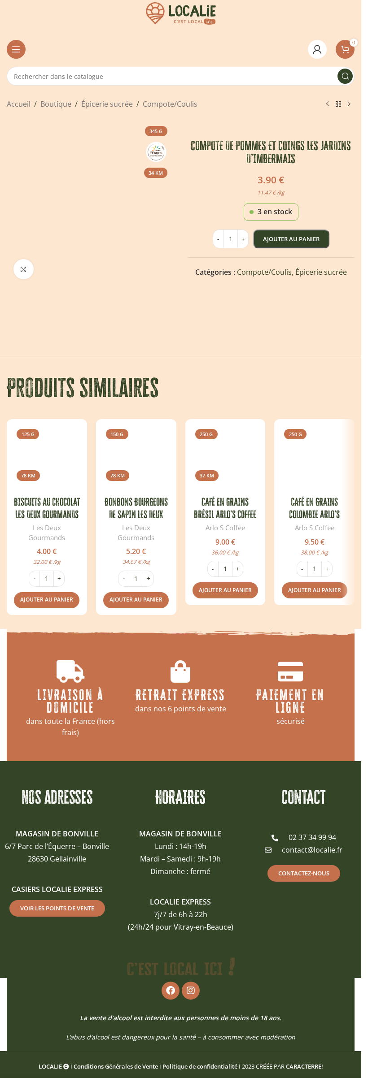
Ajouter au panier (291, 239)
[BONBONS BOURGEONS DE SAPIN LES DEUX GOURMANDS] (136, 459)
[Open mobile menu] (16, 49)
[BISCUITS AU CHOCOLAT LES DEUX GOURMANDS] (46, 459)
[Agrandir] (23, 269)
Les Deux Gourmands (46, 532)
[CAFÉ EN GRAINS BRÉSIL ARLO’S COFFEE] (225, 459)
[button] (46, 600)
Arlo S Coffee (225, 527)
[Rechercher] (345, 76)
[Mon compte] (317, 49)
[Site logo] (180, 12)
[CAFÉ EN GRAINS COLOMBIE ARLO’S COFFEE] (314, 459)
